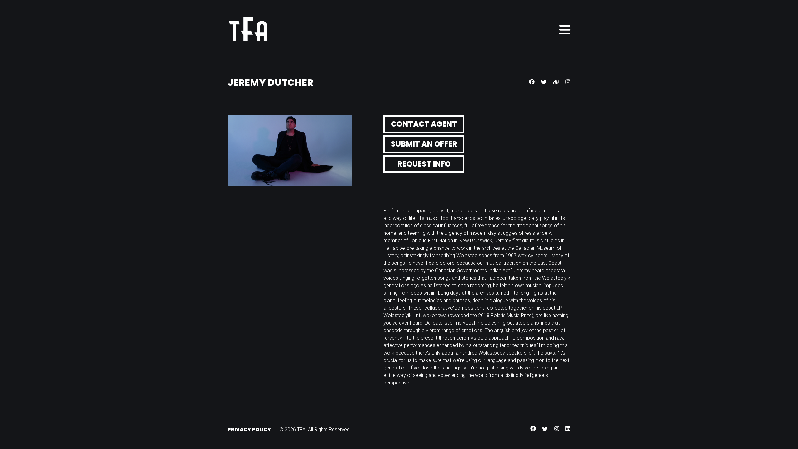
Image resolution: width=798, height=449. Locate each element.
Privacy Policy (249, 429)
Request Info (424, 164)
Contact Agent (424, 124)
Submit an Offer (424, 144)
